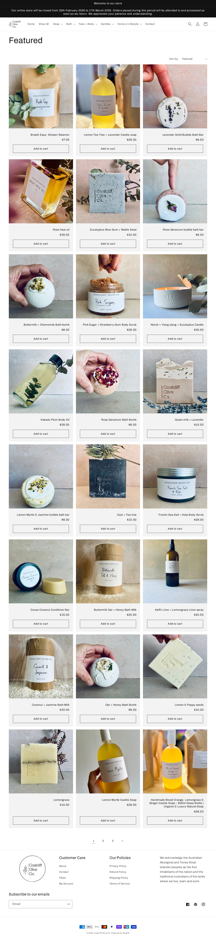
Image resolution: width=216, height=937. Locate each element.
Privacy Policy (117, 866)
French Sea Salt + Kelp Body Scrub (181, 514)
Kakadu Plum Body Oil (55, 419)
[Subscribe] (68, 904)
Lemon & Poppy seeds (189, 704)
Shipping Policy (118, 877)
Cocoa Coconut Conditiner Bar (50, 609)
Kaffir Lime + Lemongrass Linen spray (179, 609)
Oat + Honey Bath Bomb (121, 704)
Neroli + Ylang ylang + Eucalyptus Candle (177, 324)
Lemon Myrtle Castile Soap (119, 799)
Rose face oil (61, 229)
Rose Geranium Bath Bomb (119, 419)
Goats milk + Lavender (189, 419)
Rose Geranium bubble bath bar (183, 229)
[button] (57, 24)
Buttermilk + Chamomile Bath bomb (47, 324)
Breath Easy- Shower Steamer (50, 134)
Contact (64, 872)
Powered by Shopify (120, 933)
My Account (66, 883)
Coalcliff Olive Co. (102, 933)
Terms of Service (119, 883)
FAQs (62, 877)
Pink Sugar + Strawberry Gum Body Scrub (110, 324)
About (62, 866)
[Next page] (122, 841)
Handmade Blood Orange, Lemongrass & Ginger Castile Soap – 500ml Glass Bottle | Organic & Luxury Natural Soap (176, 803)
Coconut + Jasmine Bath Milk (51, 704)
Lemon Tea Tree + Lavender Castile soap (110, 134)
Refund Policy (117, 872)
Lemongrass (61, 799)
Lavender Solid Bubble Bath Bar (183, 134)
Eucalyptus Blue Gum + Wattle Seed (113, 229)
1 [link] (93, 840)
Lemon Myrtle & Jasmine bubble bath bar (43, 514)
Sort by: (174, 58)
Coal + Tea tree (127, 514)
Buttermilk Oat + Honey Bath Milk (115, 609)
